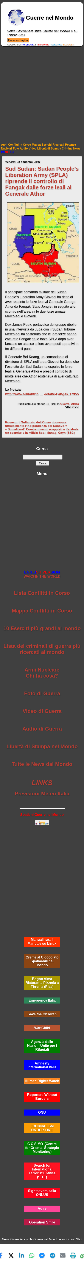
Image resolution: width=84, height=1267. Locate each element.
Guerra (64, 403)
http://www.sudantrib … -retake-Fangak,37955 (42, 394)
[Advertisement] (42, 91)
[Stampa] (73, 1255)
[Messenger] (42, 1255)
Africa (75, 403)
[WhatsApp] (31, 1255)
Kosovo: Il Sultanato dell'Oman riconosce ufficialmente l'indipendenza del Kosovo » (36, 424)
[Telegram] (52, 1255)
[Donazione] (18, 40)
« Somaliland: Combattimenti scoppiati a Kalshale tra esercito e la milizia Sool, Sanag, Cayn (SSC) (41, 430)
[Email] (63, 1255)
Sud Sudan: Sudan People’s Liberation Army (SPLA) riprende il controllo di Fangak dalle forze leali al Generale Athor (42, 181)
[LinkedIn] (21, 1255)
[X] (11, 1255)
